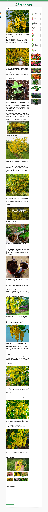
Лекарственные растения (36, 46)
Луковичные (34, 18)
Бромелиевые (35, 13)
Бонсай (34, 12)
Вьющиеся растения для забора (36, 79)
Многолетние (34, 29)
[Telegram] (0, 16)
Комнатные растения (11, 0)
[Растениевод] (24, 4)
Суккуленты (34, 24)
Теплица (34, 43)
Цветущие (34, 27)
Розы (33, 33)
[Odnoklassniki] (0, 13)
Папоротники (34, 22)
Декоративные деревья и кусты (37, 35)
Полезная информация (33, 44)
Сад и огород (22, 0)
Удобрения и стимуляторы (36, 51)
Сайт (7, 501)
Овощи (34, 39)
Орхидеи (34, 19)
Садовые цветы (17, 0)
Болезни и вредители (35, 45)
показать (11, 44)
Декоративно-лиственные (36, 14)
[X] (0, 17)
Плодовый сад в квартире (36, 23)
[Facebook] (0, 14)
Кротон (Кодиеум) (36, 104)
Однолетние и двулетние (36, 30)
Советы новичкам (35, 50)
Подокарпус (36, 85)
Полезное (26, 0)
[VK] (0, 12)
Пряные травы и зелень (36, 40)
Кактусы (34, 17)
